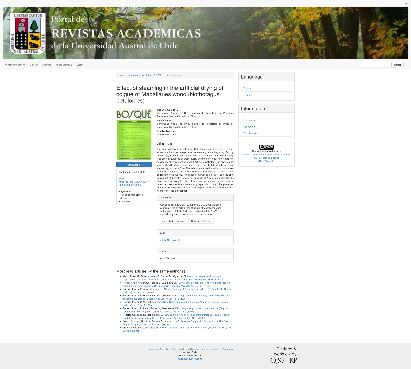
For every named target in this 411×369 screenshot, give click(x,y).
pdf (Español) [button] (134, 164)
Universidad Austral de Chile (161, 349)
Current (34, 64)
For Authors (249, 126)
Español (247, 94)
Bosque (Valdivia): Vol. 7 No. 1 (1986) (150, 324)
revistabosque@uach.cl (190, 358)
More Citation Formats (173, 221)
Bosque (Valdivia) (14, 65)
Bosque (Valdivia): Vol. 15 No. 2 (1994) (191, 285)
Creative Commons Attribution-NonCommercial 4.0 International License (266, 156)
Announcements (64, 64)
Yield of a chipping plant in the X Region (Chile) (184, 327)
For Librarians (250, 133)
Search (398, 64)
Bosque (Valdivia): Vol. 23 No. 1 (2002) (203, 279)
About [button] (80, 64)
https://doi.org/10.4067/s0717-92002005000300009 (134, 183)
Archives (46, 64)
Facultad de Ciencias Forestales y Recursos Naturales (205, 349)
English (247, 88)
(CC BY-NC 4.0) (266, 160)
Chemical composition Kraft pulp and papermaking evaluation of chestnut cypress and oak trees (172, 278)
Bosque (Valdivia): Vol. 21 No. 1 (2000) (166, 298)
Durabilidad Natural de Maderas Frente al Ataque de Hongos (188, 301)
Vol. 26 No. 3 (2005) (152, 75)
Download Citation (200, 221)
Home (122, 75)
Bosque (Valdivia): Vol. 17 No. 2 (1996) (174, 311)
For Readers (249, 120)
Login (405, 3)
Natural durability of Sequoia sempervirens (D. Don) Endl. (193, 289)
